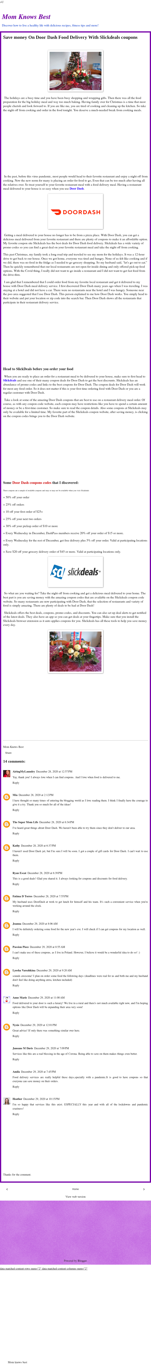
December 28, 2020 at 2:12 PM (36, 795)
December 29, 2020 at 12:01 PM (38, 1025)
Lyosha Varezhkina (24, 970)
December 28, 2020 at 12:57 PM (54, 771)
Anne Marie (20, 997)
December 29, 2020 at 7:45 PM (38, 1071)
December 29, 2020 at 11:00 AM (46, 997)
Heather (17, 1099)
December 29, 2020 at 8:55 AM (47, 947)
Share (8, 753)
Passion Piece (21, 947)
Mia (15, 795)
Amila (16, 1072)
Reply (16, 782)
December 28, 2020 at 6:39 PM (45, 873)
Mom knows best (17, 1362)
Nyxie (16, 1025)
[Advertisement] (77, 142)
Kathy (16, 845)
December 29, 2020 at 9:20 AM (54, 970)
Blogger (82, 1260)
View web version (75, 1196)
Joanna (17, 923)
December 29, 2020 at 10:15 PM (41, 1099)
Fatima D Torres (22, 896)
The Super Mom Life (25, 822)
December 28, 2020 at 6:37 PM (38, 845)
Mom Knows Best (26, 16)
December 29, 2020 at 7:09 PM (51, 1048)
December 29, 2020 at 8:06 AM (40, 923)
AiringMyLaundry (24, 771)
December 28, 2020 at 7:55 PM (51, 896)
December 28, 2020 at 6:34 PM (56, 822)
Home (75, 1189)
